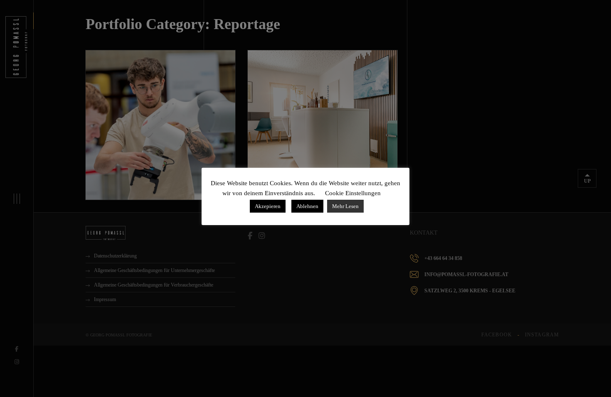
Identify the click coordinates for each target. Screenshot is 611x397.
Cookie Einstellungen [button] (353, 193)
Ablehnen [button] (307, 206)
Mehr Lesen (345, 206)
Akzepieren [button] (268, 206)
